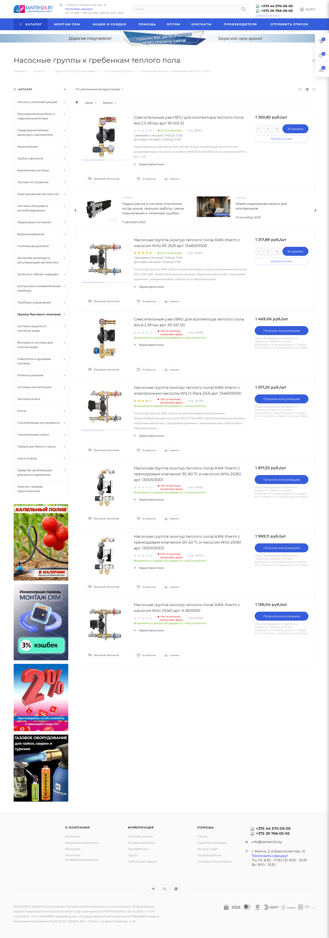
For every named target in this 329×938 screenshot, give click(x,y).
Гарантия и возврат (212, 842)
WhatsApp (176, 889)
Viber (164, 889)
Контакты (72, 836)
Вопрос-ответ (207, 849)
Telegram (153, 889)
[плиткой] (300, 89)
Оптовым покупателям (214, 861)
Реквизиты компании (81, 842)
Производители (209, 855)
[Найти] (243, 9)
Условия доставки (141, 842)
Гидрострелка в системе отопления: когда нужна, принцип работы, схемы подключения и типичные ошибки (153, 208)
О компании (77, 827)
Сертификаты (138, 849)
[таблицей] (314, 89)
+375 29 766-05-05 (277, 11)
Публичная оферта (142, 861)
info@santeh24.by (267, 842)
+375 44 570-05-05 (277, 6)
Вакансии (72, 849)
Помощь (205, 827)
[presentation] (75, 210)
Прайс (133, 855)
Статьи (202, 836)
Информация (141, 827)
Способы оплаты (140, 836)
